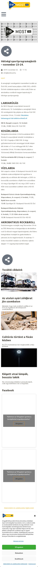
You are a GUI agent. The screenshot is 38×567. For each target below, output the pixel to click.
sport (3, 78)
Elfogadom (19, 547)
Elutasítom (19, 553)
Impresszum (32, 564)
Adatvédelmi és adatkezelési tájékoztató (15, 564)
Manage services (18, 541)
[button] (35, 516)
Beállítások (19, 559)
